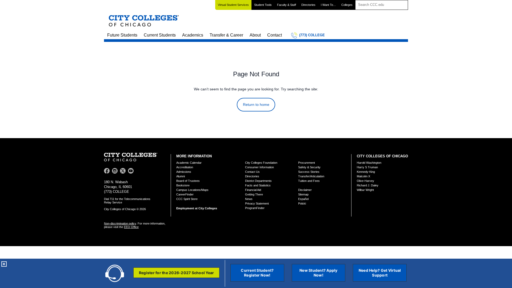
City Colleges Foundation (261, 162)
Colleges (347, 4)
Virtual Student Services (233, 4)
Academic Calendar (189, 162)
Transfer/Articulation (311, 176)
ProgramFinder (255, 208)
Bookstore (183, 185)
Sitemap (303, 194)
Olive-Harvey (365, 180)
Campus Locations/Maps (192, 189)
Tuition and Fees (309, 180)
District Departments (258, 180)
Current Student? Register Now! (257, 272)
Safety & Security (309, 167)
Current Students (160, 35)
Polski (302, 203)
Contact (274, 35)
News (249, 199)
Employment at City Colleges (196, 208)
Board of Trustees (188, 180)
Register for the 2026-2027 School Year (176, 272)
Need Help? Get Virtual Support (380, 272)
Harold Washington (369, 162)
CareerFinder (185, 194)
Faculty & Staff (286, 4)
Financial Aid (253, 189)
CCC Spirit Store (187, 199)
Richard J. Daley (367, 185)
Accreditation (184, 167)
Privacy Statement (257, 203)
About (255, 35)
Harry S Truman (367, 167)
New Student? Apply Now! (318, 272)
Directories (308, 4)
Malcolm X (363, 176)
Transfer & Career (226, 35)
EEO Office (131, 227)
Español (303, 199)
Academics (192, 35)
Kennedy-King (366, 171)
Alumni (180, 176)
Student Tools (263, 4)
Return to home (256, 104)
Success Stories (308, 171)
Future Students (122, 35)
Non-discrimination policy (120, 223)
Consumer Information (259, 167)
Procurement (306, 162)
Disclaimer (305, 189)
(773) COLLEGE (312, 35)
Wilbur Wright (365, 189)
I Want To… (328, 4)
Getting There (254, 194)
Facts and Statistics (258, 185)
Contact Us (252, 171)
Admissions (183, 171)
